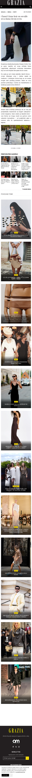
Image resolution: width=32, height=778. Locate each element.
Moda (9, 12)
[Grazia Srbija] (16, 730)
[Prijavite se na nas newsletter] (27, 758)
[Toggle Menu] (1, 7)
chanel (14, 148)
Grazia (3, 12)
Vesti (15, 12)
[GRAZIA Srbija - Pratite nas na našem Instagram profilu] (19, 747)
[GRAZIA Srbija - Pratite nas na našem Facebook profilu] (13, 747)
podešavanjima (20, 772)
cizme (18, 148)
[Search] (30, 7)
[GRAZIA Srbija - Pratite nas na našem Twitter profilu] (16, 747)
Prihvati (5, 775)
